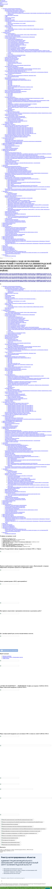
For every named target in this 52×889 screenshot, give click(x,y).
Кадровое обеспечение (10, 97)
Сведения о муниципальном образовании (12, 8)
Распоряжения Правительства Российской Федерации (19, 171)
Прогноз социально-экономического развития (15, 220)
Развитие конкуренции (10, 215)
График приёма (6, 658)
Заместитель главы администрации (12, 35)
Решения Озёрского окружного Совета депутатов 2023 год (20, 131)
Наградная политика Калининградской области (15, 117)
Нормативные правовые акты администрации (15, 78)
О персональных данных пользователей (16, 116)
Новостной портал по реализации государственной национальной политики (21, 178)
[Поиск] (12, 258)
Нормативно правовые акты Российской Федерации (16, 167)
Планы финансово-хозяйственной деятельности (15, 213)
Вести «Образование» (12, 181)
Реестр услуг (10, 64)
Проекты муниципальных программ (15, 67)
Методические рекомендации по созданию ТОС (15, 240)
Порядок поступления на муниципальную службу (18, 99)
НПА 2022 (10, 84)
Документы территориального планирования (15, 234)
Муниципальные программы (11, 66)
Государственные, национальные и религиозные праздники (18, 177)
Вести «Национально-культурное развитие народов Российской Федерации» (24, 182)
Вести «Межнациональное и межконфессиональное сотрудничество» (23, 185)
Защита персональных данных (11, 115)
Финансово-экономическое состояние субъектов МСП (19, 202)
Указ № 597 (10, 95)
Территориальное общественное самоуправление (13, 238)
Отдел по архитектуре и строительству (16, 41)
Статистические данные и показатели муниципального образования (20, 36)
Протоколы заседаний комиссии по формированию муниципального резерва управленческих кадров (30, 112)
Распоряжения (8, 77)
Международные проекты (8, 237)
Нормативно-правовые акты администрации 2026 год (19, 80)
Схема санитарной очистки (11, 233)
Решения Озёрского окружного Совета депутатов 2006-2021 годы (22, 133)
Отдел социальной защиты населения (16, 43)
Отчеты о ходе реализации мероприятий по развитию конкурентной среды (24, 216)
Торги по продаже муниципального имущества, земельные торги (22, 75)
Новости (9, 22)
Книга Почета (8, 31)
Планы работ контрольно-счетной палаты (14, 140)
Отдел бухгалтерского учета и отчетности (17, 47)
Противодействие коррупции (9, 150)
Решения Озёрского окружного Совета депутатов (16, 126)
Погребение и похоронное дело (9, 250)
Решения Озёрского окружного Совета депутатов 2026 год (20, 127)
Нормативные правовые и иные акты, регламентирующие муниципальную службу (26, 98)
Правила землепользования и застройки (13, 235)
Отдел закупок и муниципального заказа (16, 40)
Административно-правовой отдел (15, 39)
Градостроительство (7, 226)
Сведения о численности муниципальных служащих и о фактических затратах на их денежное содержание (28, 157)
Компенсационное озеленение (11, 59)
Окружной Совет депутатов (9, 124)
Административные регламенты (15, 63)
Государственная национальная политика (11, 166)
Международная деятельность (11, 212)
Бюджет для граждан (12, 194)
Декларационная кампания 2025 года (13, 152)
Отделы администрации (10, 38)
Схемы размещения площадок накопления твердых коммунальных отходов (21, 232)
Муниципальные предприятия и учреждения (15, 10)
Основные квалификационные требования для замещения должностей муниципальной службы (28, 100)
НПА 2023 (10, 83)
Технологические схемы (13, 61)
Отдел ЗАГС (10, 53)
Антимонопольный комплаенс (11, 219)
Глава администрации (10, 33)
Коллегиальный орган (7, 224)
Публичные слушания (10, 17)
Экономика (5, 191)
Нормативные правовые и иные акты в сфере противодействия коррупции (21, 154)
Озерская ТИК (8, 26)
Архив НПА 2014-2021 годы (14, 85)
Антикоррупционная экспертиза (12, 160)
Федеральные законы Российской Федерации (17, 169)
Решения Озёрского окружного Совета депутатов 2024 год (20, 129)
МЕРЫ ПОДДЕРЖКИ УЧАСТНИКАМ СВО (12, 143)
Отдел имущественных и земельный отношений (18, 42)
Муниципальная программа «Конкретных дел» (15, 70)
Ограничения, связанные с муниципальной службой (19, 105)
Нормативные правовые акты (9, 223)
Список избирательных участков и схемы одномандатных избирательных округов (25, 28)
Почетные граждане (9, 30)
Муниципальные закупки (13, 76)
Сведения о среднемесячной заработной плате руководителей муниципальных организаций (25, 158)
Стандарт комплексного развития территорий (15, 228)
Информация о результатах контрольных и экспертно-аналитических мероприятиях (23, 141)
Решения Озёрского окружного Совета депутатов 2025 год (20, 128)
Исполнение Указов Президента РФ (13, 92)
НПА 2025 (10, 81)
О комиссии (10, 27)
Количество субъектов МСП (14, 199)
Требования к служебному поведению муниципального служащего (22, 103)
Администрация (6, 32)
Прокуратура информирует (8, 247)
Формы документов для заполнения (15, 119)
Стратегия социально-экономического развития (15, 221)
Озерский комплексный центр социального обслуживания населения (20, 21)
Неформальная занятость (10, 211)
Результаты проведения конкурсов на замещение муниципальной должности (24, 101)
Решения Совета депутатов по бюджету (13, 195)
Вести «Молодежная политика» (14, 183)
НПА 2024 (10, 82)
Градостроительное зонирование (12, 230)
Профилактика (8, 146)
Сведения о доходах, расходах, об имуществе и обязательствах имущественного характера (24, 156)
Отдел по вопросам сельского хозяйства (16, 48)
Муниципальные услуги (10, 60)
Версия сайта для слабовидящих (10, 650)
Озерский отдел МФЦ (10, 19)
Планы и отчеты (8, 159)
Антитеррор (5, 165)
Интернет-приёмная (7, 656)
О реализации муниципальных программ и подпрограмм (20, 198)
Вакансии (10, 102)
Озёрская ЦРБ (8, 18)
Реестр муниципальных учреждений (15, 11)
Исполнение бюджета (12, 193)
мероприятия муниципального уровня (16, 179)
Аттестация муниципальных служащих (13, 114)
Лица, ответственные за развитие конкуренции (18, 217)
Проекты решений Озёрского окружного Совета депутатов (18, 135)
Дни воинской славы (9, 175)
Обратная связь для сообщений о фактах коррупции (16, 136)
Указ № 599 (10, 94)
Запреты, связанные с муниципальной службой (18, 106)
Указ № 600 (10, 93)
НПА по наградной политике (14, 118)
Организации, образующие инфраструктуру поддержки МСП (21, 203)
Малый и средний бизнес (10, 196)
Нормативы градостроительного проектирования (16, 227)
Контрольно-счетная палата (8, 137)
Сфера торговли (8, 218)
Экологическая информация (9, 249)
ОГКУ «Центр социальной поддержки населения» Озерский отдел (19, 25)
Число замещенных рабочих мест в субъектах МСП (19, 200)
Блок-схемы (10, 24)
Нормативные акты (9, 139)
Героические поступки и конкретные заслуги (17, 120)
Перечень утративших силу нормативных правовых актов (20, 86)
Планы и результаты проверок (11, 148)
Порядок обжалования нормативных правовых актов (19, 89)
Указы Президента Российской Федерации (17, 168)
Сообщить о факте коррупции (11, 164)
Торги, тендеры (8, 74)
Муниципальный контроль (8, 144)
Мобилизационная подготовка (14, 56)
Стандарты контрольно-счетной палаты (13, 142)
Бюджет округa (8, 192)
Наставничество (11, 109)
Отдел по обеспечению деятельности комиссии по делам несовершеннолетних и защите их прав (29, 50)
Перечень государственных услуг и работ (17, 23)
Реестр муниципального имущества (13, 90)
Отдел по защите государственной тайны (16, 55)
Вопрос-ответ (5, 225)
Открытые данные (9, 123)
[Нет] (50, 888)
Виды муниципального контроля (12, 145)
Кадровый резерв (9, 110)
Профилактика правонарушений (10, 149)
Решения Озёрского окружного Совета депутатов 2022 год (20, 132)
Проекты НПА (11, 87)
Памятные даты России (10, 176)
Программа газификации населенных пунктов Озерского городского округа (24, 68)
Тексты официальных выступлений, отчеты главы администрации (22, 34)
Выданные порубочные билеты (12, 58)
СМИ (6, 16)
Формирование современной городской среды (15, 229)
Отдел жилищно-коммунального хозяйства (17, 44)
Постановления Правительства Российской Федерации (20, 170)
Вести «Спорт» (11, 184)
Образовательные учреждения (11, 15)
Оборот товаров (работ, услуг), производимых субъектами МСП (22, 201)
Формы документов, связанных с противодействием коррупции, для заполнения (22, 162)
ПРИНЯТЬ (48, 888)
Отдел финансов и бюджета (14, 46)
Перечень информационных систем (13, 122)
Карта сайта (5, 245)
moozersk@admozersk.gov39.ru (9, 851)
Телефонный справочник (10, 255)
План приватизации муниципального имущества (15, 91)
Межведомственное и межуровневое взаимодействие (19, 65)
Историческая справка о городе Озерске (13, 9)
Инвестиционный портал (8, 236)
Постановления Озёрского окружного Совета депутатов (17, 134)
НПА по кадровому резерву (14, 111)
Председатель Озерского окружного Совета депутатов (17, 125)
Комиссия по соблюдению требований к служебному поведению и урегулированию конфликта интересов (28, 153)
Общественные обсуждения (11, 57)
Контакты (5, 254)
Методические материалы (10, 161)
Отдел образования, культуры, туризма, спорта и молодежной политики (23, 49)
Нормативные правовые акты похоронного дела (15, 251)
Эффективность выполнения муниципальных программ (20, 69)
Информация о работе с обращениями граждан (13, 657)
